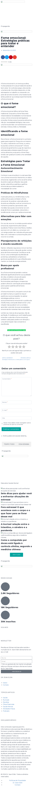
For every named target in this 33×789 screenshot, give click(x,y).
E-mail (5, 410)
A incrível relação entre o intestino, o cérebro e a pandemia (15, 527)
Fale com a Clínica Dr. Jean (16, 330)
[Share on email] (15, 57)
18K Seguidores (9, 607)
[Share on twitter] (7, 57)
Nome (5, 402)
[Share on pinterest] (11, 57)
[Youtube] (12, 634)
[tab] (9, 444)
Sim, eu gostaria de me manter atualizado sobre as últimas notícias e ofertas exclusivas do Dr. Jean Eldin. (16, 666)
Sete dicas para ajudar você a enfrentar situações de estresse (16, 496)
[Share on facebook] (3, 57)
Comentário (7, 379)
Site (3, 418)
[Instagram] (8, 634)
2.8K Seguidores (10, 593)
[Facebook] (3, 634)
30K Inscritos (8, 621)
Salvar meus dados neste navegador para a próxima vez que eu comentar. (17, 423)
